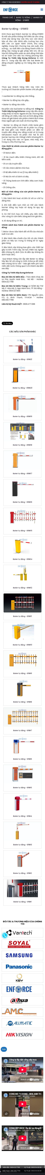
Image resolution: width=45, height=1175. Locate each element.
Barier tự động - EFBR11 (22, 616)
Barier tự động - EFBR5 (22, 787)
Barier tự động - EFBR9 (22, 673)
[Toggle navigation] (41, 9)
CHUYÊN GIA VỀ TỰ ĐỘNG (30, 2)
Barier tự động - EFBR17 (22, 473)
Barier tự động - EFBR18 (22, 445)
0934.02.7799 (15, 1167)
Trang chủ (7, 17)
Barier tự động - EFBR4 (22, 816)
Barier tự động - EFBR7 (22, 730)
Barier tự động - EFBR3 (22, 844)
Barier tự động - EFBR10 (22, 645)
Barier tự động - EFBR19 (22, 416)
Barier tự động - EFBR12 (22, 587)
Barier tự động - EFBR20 (22, 388)
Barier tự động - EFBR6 (22, 759)
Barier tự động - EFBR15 (22, 530)
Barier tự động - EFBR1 (23, 901)
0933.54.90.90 (36, 1167)
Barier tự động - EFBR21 (22, 359)
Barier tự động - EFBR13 (15, 28)
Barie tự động (23, 17)
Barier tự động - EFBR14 (22, 559)
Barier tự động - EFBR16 (22, 502)
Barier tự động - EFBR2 (22, 873)
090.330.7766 (15, 1171)
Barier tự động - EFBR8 (22, 702)
